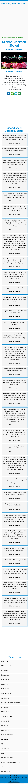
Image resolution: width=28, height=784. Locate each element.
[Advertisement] (14, 21)
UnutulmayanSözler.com (13, 3)
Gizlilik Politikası (14, 782)
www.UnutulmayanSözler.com (10, 777)
